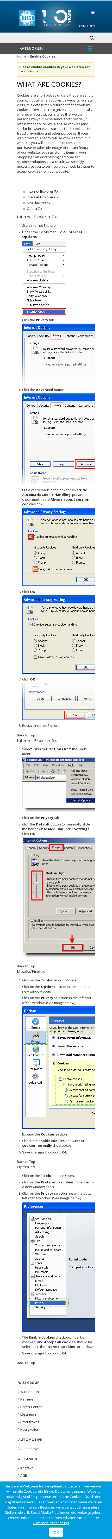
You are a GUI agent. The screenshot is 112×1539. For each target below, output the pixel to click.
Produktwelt (28, 1421)
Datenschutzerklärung (51, 1523)
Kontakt (25, 1467)
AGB (22, 1475)
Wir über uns (29, 1391)
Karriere (25, 1398)
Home (21, 56)
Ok (56, 1532)
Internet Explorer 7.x (43, 191)
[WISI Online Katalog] (56, 17)
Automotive (28, 1448)
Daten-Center (30, 1406)
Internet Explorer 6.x (43, 197)
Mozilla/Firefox (38, 202)
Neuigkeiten (28, 1429)
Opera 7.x (34, 208)
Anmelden (87, 26)
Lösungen (27, 1413)
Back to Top (26, 735)
